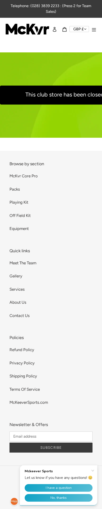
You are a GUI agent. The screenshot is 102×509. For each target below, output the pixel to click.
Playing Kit (18, 202)
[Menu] (94, 29)
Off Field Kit (20, 215)
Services (17, 289)
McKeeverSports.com (28, 402)
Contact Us (19, 315)
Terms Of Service (24, 389)
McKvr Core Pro (23, 176)
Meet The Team (22, 263)
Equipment (19, 228)
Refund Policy (21, 349)
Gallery (15, 276)
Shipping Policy (23, 376)
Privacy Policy (22, 363)
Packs (14, 189)
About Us (17, 302)
